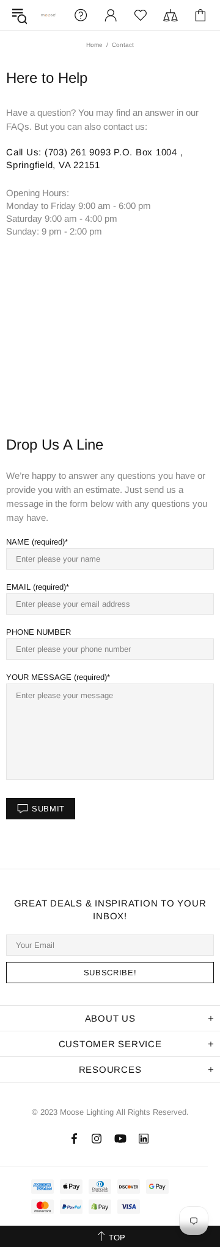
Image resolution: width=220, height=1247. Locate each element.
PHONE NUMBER (38, 632)
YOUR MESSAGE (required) (56, 677)
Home (94, 44)
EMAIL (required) (36, 587)
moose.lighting (48, 15)
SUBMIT (48, 808)
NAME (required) (35, 541)
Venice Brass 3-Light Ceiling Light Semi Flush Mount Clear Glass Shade (121, 1226)
